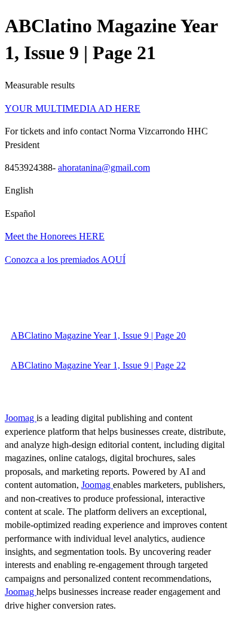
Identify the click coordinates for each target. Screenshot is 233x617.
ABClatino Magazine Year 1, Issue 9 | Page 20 (98, 335)
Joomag (20, 418)
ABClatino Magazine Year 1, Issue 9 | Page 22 (98, 365)
